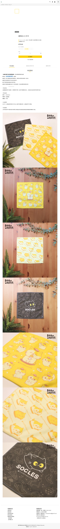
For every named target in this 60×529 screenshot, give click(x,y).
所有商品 (6, 4)
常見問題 (10, 518)
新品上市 (10, 4)
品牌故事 (9, 510)
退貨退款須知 (10, 513)
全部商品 (2, 4)
